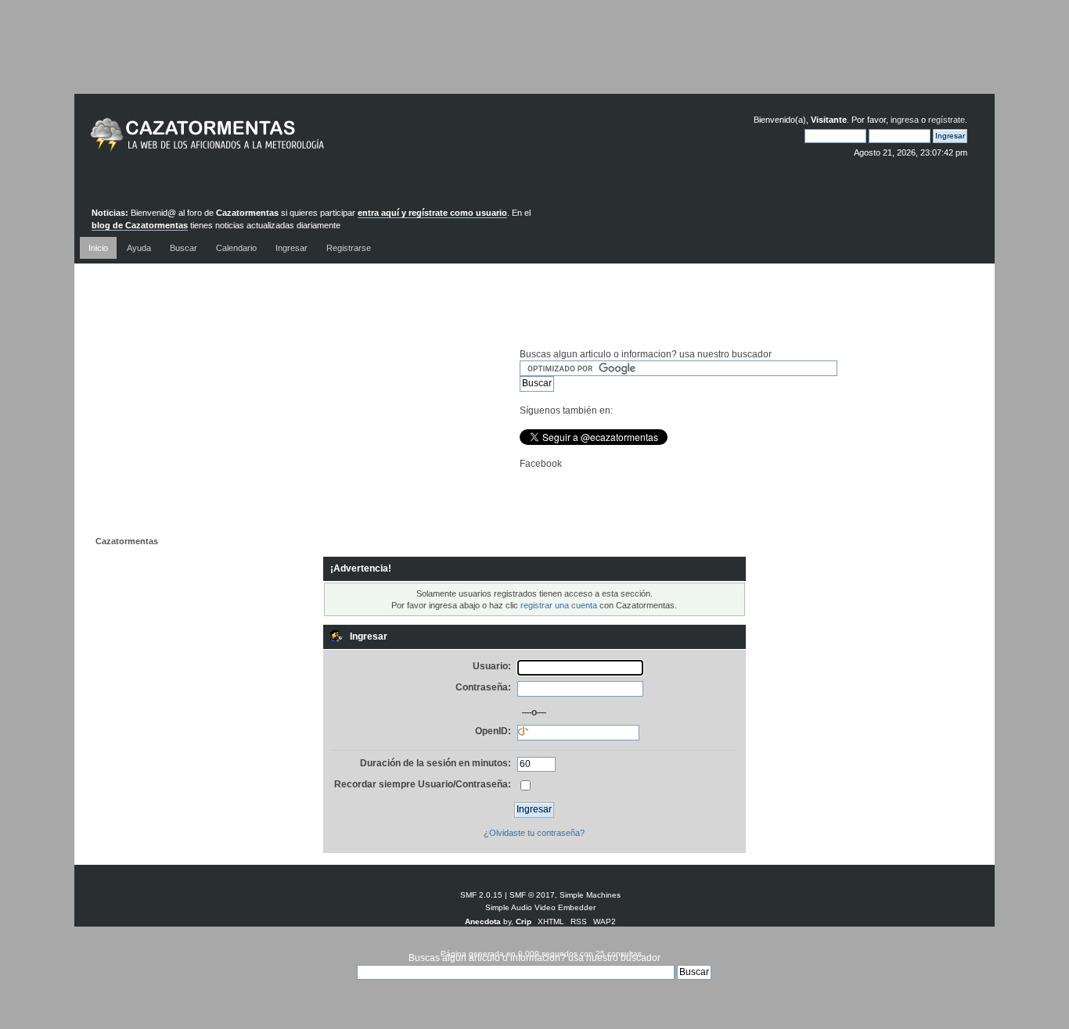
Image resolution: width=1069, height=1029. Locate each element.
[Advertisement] (534, 58)
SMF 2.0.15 (481, 895)
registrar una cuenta (558, 605)
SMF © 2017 (532, 895)
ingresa (905, 119)
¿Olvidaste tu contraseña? (534, 832)
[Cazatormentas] (266, 141)
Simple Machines (590, 895)
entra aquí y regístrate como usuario (432, 212)
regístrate (946, 119)
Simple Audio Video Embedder (540, 907)
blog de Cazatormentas (140, 225)
